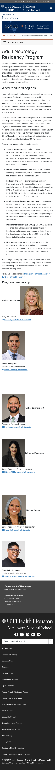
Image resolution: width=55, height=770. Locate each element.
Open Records (8, 686)
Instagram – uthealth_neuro (37, 274)
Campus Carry (8, 661)
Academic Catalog (9, 655)
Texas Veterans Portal (11, 729)
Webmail (30, 2)
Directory (19, 2)
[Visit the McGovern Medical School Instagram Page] (27, 634)
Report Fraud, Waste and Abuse (15, 692)
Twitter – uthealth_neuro (13, 277)
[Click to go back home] (4, 35)
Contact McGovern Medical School (16, 754)
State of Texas (7, 711)
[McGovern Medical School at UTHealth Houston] (20, 8)
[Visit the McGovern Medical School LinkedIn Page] (39, 634)
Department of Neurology (17, 586)
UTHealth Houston (42, 2)
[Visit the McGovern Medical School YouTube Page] (33, 634)
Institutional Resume (10, 679)
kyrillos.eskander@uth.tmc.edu (17, 427)
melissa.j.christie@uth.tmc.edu (17, 319)
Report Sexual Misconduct (12, 698)
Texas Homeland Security (12, 723)
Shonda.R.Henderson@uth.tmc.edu (19, 576)
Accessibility (7, 648)
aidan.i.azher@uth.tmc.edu (16, 370)
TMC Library (7, 736)
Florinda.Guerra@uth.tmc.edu (17, 530)
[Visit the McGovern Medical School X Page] (22, 634)
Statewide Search (9, 717)
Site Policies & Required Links (14, 704)
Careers (5, 667)
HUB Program (7, 673)
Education (14, 35)
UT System (6, 742)
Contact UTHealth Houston (13, 748)
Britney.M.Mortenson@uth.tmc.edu (19, 472)
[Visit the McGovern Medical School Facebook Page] (16, 634)
